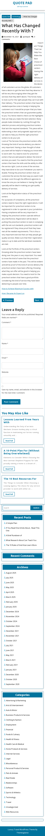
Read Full (10, 441)
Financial (9, 729)
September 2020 (12, 684)
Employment (11, 725)
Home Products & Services (16, 749)
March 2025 (11, 597)
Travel (8, 802)
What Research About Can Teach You (21, 540)
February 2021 (12, 665)
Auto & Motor (11, 710)
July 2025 (9, 577)
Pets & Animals (12, 773)
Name (5, 343)
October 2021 (11, 640)
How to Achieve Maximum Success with (18, 288)
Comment (6, 322)
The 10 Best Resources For (20, 478)
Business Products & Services (18, 715)
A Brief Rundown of (14, 535)
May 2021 (10, 655)
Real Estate (10, 778)
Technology (16, 17)
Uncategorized (12, 807)
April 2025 (10, 592)
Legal (8, 758)
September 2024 (12, 626)
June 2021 (10, 650)
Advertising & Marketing (16, 700)
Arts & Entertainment (14, 705)
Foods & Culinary (13, 734)
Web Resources (12, 812)
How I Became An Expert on (13, 293)
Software (9, 787)
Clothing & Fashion (13, 720)
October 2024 (11, 621)
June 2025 (10, 582)
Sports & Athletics (13, 792)
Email (5, 358)
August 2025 (11, 573)
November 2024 (12, 616)
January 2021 (11, 669)
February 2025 (12, 602)
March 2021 (11, 660)
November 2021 (12, 636)
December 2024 (12, 611)
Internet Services (13, 754)
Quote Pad (22, 3)
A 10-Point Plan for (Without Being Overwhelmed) (21, 452)
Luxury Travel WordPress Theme (21, 829)
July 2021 (9, 645)
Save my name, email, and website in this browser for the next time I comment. (22, 391)
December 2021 (12, 631)
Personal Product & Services (17, 768)
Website (5, 372)
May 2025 (10, 587)
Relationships (11, 783)
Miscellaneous (12, 763)
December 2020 (12, 674)
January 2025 (11, 607)
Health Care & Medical (15, 744)
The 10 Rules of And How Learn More (21, 545)
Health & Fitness (12, 739)
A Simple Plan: (11, 523)
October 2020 (11, 679)
